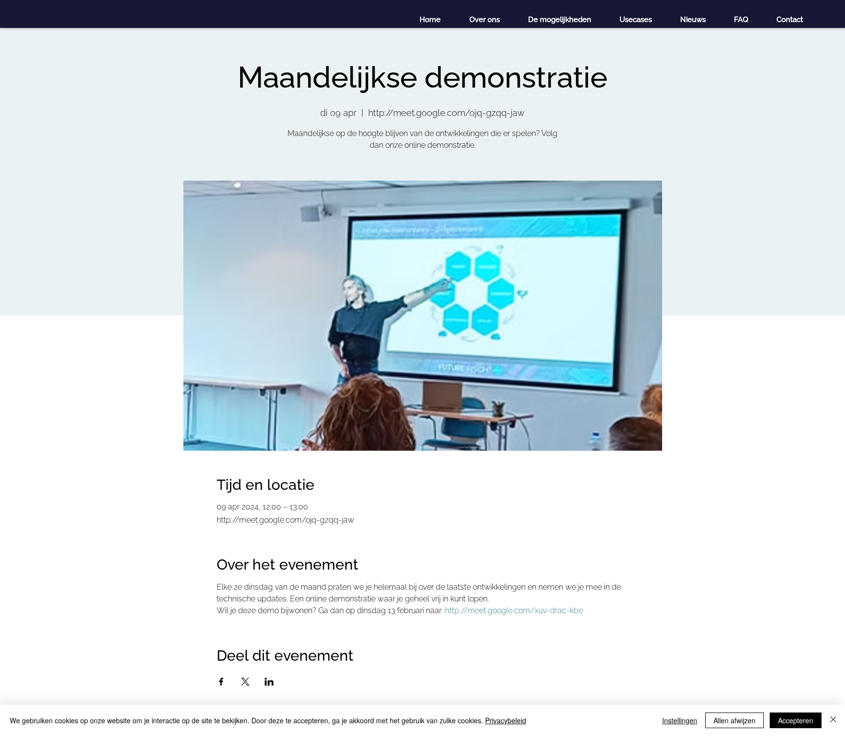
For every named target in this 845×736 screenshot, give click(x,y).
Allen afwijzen (734, 720)
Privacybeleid (505, 720)
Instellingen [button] (679, 720)
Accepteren (795, 720)
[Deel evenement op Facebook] (221, 682)
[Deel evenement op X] (245, 682)
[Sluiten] (833, 720)
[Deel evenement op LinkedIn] (269, 682)
